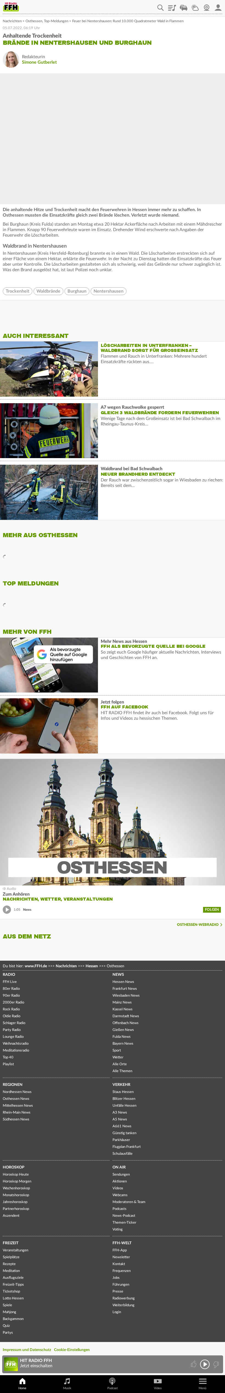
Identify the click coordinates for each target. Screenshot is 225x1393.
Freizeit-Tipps (13, 1285)
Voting (118, 1229)
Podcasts (119, 1209)
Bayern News (123, 1044)
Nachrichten (12, 21)
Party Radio (12, 1030)
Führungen (121, 1285)
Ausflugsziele (13, 1278)
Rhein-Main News (16, 1112)
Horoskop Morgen (17, 1181)
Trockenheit (17, 291)
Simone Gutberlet (39, 62)
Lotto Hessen (13, 1298)
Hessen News (123, 982)
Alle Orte (120, 1064)
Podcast (112, 1388)
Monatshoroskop (16, 1195)
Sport (117, 1050)
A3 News (120, 1112)
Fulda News (122, 1037)
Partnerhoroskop (16, 1209)
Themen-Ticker (124, 1222)
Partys (8, 1333)
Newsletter (121, 1257)
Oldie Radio (11, 1016)
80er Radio (11, 989)
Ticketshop (11, 1291)
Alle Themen (122, 1071)
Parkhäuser (121, 1140)
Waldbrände (48, 291)
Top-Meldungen (56, 21)
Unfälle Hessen (124, 1106)
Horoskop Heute (16, 1174)
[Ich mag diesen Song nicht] (215, 1364)
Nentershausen (108, 291)
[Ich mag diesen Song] (194, 1364)
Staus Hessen (123, 1092)
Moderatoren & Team (129, 1202)
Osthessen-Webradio (198, 925)
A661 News (122, 1126)
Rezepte (9, 1264)
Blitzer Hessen (124, 1099)
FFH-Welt (122, 1243)
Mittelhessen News (18, 1106)
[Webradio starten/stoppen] (205, 1364)
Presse (118, 1291)
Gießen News (123, 1030)
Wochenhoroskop (16, 1188)
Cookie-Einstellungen (72, 1350)
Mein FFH (218, 6)
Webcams (120, 1195)
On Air (119, 1167)
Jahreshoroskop (15, 1202)
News (118, 975)
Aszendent (11, 1216)
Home (22, 1388)
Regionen (12, 1085)
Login (117, 1312)
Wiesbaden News (126, 995)
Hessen (92, 966)
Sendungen (121, 1174)
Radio (9, 975)
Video (158, 1388)
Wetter (195, 6)
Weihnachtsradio (16, 1044)
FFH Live (10, 982)
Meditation (11, 1271)
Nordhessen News (17, 1092)
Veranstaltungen (15, 1250)
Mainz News (122, 1002)
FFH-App (120, 1250)
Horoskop (13, 1167)
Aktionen (120, 1181)
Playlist (172, 6)
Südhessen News (16, 1119)
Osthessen (34, 21)
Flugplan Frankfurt (127, 1147)
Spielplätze (11, 1257)
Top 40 (8, 1057)
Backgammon (13, 1319)
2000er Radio (13, 1002)
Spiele (7, 1305)
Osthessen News (16, 1099)
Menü (202, 1388)
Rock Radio (11, 1009)
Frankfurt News (125, 989)
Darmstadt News (126, 1016)
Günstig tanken (124, 1133)
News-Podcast (124, 1216)
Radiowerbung (124, 1298)
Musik (67, 1388)
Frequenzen (122, 1271)
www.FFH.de (36, 966)
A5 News (120, 1119)
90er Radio (11, 995)
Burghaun (77, 291)
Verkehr (121, 1085)
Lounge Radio (13, 1037)
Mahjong (9, 1312)
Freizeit (10, 1243)
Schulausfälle (123, 1154)
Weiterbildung (123, 1305)
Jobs (116, 1278)
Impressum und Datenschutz (27, 1350)
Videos (118, 1188)
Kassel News (123, 1009)
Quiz (6, 1326)
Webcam (207, 6)
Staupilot (183, 6)
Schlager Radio (14, 1023)
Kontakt (119, 1264)
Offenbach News (126, 1023)
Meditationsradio (16, 1050)
